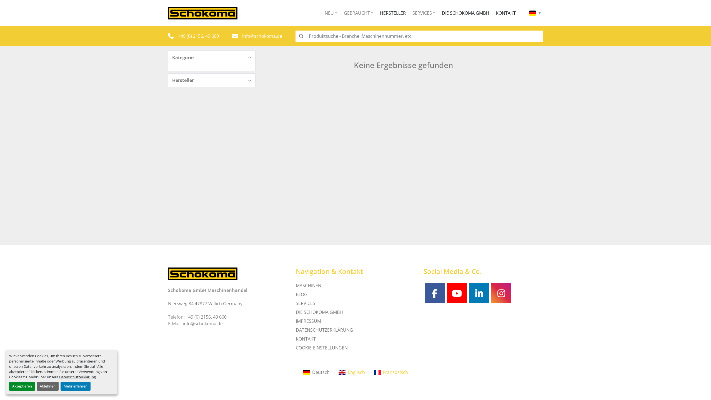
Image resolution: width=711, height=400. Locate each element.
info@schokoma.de (262, 36)
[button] (331, 13)
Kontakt (506, 13)
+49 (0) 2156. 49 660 (198, 36)
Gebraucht (357, 13)
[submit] (301, 36)
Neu (329, 13)
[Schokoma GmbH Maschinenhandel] (202, 273)
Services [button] (422, 13)
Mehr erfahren (75, 386)
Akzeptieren (22, 386)
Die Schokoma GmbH (465, 13)
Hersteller (393, 13)
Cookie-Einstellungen (322, 348)
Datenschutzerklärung (77, 376)
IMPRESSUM (308, 321)
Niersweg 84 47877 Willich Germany (205, 304)
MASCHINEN (308, 285)
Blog (301, 294)
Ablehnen (48, 386)
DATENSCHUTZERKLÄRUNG (324, 330)
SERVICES (305, 303)
